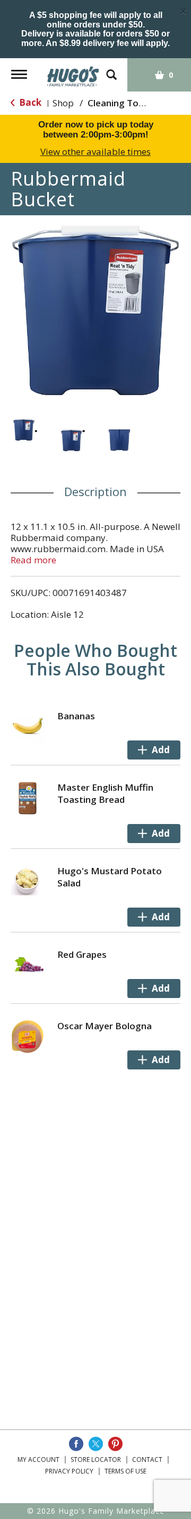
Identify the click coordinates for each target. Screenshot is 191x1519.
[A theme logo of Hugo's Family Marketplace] (73, 73)
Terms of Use (125, 1471)
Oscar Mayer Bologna (104, 1026)
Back (29, 102)
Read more (33, 559)
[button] (24, 429)
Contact (147, 1459)
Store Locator (96, 1459)
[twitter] (96, 1443)
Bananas (76, 716)
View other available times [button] (95, 151)
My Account (38, 1459)
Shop (63, 103)
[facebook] (76, 1443)
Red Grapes (82, 954)
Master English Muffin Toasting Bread (105, 793)
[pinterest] (115, 1443)
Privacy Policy (69, 1471)
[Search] (111, 69)
